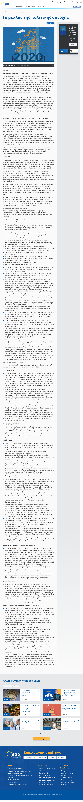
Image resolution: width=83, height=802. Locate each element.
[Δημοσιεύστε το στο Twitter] (50, 23)
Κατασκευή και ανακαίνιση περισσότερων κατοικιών (29, 721)
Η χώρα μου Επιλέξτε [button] (61, 2)
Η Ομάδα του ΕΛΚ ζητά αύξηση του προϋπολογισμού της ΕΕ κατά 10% (69, 707)
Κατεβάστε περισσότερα (42, 739)
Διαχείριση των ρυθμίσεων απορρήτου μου (47, 781)
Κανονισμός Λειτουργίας (46, 784)
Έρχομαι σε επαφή (44, 775)
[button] (53, 65)
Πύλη (63, 771)
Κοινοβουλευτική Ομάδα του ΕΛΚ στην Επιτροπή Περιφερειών (20, 772)
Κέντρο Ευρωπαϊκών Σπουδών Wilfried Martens (20, 776)
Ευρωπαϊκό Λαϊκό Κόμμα (15, 769)
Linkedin (53, 757)
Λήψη (65, 51)
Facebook (29, 757)
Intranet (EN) (12, 782)
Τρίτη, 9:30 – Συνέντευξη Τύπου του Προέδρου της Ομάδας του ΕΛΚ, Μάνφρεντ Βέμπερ (69, 693)
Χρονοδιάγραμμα (66, 777)
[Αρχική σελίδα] (5, 4)
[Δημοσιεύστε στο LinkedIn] (53, 23)
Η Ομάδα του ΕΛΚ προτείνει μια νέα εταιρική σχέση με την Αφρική (29, 693)
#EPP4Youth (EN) (13, 780)
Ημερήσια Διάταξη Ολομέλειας (67, 774)
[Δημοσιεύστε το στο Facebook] (48, 23)
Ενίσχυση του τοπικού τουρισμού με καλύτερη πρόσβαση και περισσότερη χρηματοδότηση (29, 708)
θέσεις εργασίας (44, 773)
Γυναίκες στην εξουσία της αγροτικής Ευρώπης (69, 720)
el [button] (53, 2)
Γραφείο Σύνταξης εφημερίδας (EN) (48, 770)
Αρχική (4, 12)
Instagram (62, 757)
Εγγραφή (79, 2)
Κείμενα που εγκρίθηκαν (68, 780)
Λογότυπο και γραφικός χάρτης (17, 784)
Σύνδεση (72, 2)
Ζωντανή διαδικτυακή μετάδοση (68, 783)
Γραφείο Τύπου (11, 12)
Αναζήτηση (78, 6)
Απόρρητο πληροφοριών (47, 778)
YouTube (43, 757)
